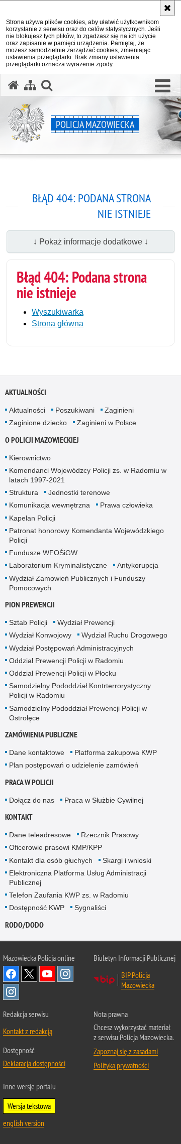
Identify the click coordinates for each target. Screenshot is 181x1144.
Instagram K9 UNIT (65, 974)
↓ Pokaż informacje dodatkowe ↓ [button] (90, 241)
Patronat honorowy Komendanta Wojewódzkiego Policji (86, 535)
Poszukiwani (75, 410)
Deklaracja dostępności (34, 1063)
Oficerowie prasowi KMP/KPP (55, 847)
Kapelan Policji (32, 518)
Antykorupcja (137, 565)
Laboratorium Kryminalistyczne (58, 565)
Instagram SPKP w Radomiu (11, 992)
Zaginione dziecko (38, 423)
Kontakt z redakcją (27, 1031)
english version (23, 1123)
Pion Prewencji (30, 604)
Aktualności (25, 392)
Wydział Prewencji (86, 622)
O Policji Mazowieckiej (42, 440)
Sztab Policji (28, 622)
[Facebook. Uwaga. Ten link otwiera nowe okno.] (11, 974)
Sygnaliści (90, 908)
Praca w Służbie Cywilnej (103, 800)
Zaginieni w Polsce (106, 423)
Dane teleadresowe (40, 835)
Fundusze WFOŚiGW (43, 553)
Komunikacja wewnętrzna (49, 505)
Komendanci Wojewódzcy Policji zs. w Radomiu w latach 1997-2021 (87, 475)
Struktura (23, 492)
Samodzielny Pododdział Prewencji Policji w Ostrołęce (78, 713)
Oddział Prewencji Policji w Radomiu (66, 661)
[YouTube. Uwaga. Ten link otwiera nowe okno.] (47, 974)
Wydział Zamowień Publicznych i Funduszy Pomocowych (77, 583)
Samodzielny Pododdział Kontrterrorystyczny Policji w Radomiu (80, 690)
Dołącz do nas (31, 800)
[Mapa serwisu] (30, 85)
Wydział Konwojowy (40, 635)
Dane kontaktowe (36, 752)
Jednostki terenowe (79, 492)
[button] (162, 86)
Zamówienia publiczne (41, 734)
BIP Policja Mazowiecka (137, 980)
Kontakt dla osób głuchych (51, 860)
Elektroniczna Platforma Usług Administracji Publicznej (77, 877)
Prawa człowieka (126, 505)
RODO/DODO (24, 925)
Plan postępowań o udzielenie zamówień (73, 765)
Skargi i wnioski (127, 860)
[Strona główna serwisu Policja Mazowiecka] (13, 85)
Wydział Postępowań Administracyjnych (71, 648)
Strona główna (57, 323)
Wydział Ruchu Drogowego (124, 635)
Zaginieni (119, 410)
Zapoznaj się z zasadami (126, 1051)
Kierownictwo (30, 458)
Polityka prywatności (121, 1065)
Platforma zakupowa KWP (115, 752)
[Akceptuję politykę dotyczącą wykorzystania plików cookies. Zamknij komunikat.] (167, 8)
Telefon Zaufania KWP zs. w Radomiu (69, 895)
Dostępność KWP (36, 908)
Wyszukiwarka (57, 312)
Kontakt (19, 817)
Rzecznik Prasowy (110, 835)
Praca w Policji (29, 782)
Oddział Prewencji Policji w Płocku (62, 673)
